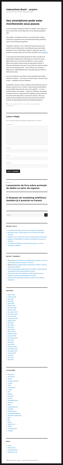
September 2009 (13, 318)
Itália (9, 404)
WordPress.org (12, 452)
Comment (9, 124)
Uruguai (10, 430)
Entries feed (11, 447)
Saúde (9, 422)
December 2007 (12, 349)
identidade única (13, 400)
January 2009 (12, 336)
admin (10, 104)
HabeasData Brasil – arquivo (21, 9)
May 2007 (11, 359)
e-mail (10, 389)
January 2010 (12, 310)
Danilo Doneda (12, 277)
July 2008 (11, 340)
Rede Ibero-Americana (15, 415)
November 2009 (13, 314)
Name (8, 147)
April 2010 (11, 303)
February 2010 (12, 307)
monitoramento (28, 104)
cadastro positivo (13, 381)
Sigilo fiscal (11, 424)
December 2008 (12, 338)
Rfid (9, 417)
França (10, 398)
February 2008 (12, 346)
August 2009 (12, 320)
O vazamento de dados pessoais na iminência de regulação (26, 230)
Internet (10, 402)
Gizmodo (44, 52)
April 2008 (11, 344)
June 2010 (11, 299)
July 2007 (10, 355)
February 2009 (12, 333)
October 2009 (12, 316)
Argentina (11, 374)
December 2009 (12, 312)
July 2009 (11, 323)
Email (8, 155)
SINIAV (10, 426)
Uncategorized (36, 104)
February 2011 (12, 297)
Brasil (10, 379)
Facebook (11, 396)
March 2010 (11, 305)
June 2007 (11, 357)
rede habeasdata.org (14, 413)
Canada (10, 383)
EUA (9, 392)
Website (8, 162)
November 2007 (12, 351)
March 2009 (11, 331)
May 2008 (11, 342)
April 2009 (11, 329)
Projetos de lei (12, 411)
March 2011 (11, 295)
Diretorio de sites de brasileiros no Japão (20, 273)
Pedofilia (10, 409)
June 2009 (11, 325)
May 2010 (10, 301)
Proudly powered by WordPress (30, 460)
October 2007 (12, 353)
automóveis (11, 376)
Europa (10, 394)
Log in (10, 445)
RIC (9, 420)
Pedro (9, 269)
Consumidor (12, 387)
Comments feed (12, 450)
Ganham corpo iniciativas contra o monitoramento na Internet (27, 237)
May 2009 (11, 327)
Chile (9, 385)
